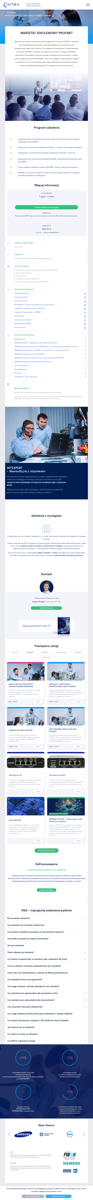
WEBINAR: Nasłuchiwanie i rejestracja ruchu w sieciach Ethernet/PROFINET (50, 358)
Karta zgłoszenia (20, 327)
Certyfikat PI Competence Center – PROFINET (29, 308)
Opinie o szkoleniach (50, 365)
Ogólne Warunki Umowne (22, 320)
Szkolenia (39, 15)
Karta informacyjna (20, 301)
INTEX (11, 5)
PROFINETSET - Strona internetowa (50, 377)
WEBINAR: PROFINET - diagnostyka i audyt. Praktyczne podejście (50, 343)
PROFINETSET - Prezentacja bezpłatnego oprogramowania (34, 305)
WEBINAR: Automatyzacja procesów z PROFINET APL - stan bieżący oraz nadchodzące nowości (50, 346)
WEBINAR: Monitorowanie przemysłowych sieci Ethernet (50, 361)
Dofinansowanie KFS (21, 297)
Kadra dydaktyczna (50, 369)
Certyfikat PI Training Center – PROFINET (27, 312)
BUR (11, 1152)
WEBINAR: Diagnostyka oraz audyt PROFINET (50, 354)
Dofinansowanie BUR (21, 293)
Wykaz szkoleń (19, 316)
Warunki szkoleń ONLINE (22, 323)
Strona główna (29, 15)
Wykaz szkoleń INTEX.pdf (35, 626)
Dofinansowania (50, 339)
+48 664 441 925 (53, 601)
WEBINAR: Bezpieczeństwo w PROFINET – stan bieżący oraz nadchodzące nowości (50, 350)
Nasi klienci (50, 373)
